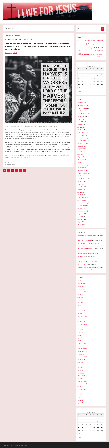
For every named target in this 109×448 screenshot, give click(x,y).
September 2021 (82, 113)
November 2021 (82, 108)
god (87, 43)
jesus (89, 48)
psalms (87, 54)
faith (98, 40)
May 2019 (80, 189)
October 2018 (81, 208)
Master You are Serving (84, 246)
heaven (101, 44)
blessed (78, 40)
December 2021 (82, 105)
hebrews (79, 47)
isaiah (83, 47)
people (94, 50)
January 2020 (81, 167)
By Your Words (81, 256)
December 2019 (82, 170)
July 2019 (80, 184)
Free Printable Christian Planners (86, 235)
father (101, 40)
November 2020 (82, 140)
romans (79, 57)
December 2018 (82, 203)
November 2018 (82, 205)
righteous (93, 54)
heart (98, 44)
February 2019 (81, 197)
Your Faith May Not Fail (84, 267)
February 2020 (81, 165)
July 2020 (80, 151)
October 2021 (81, 111)
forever (81, 44)
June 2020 (80, 154)
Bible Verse (9, 162)
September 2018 (82, 211)
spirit (86, 57)
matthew (79, 50)
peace (91, 50)
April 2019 (80, 192)
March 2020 (80, 162)
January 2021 (81, 135)
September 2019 (82, 178)
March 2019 (80, 195)
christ (86, 40)
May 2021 (80, 124)
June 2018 (80, 219)
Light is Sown (81, 261)
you (99, 57)
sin (82, 56)
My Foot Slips (81, 264)
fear (78, 44)
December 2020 (82, 138)
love (101, 48)
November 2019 (82, 173)
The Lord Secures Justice (84, 240)
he (96, 44)
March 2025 (80, 102)
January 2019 (81, 200)
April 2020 (80, 159)
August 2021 (81, 116)
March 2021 (80, 130)
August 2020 (81, 148)
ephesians (93, 40)
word (96, 56)
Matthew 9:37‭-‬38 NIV (11, 53)
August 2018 (81, 214)
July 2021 (80, 119)
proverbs (100, 51)
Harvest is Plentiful (12, 36)
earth (89, 40)
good (91, 44)
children (82, 40)
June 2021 (80, 121)
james (86, 47)
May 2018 (80, 222)
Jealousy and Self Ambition (85, 248)
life (94, 48)
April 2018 (80, 224)
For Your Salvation (82, 270)
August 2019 (81, 181)
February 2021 (81, 132)
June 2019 (80, 186)
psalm (80, 54)
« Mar (79, 91)
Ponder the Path (82, 253)
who (94, 56)
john (93, 47)
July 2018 (80, 216)
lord (98, 47)
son (84, 56)
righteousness (98, 54)
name (86, 50)
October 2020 (81, 143)
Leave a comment (11, 164)
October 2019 (81, 176)
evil (96, 40)
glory (84, 44)
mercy (83, 50)
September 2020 (82, 146)
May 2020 (80, 157)
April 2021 (80, 127)
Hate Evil (80, 259)
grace (94, 44)
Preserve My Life (82, 243)
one (88, 50)
